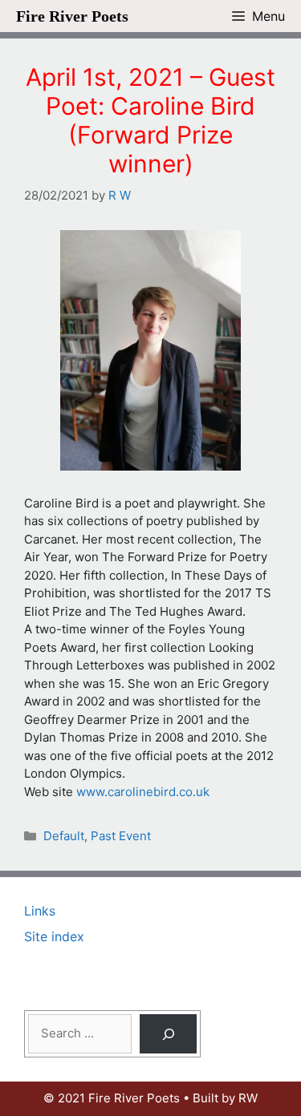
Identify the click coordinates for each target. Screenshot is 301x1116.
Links (39, 911)
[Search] (168, 1033)
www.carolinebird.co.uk (142, 791)
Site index (54, 936)
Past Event (121, 835)
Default (63, 835)
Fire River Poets (72, 16)
